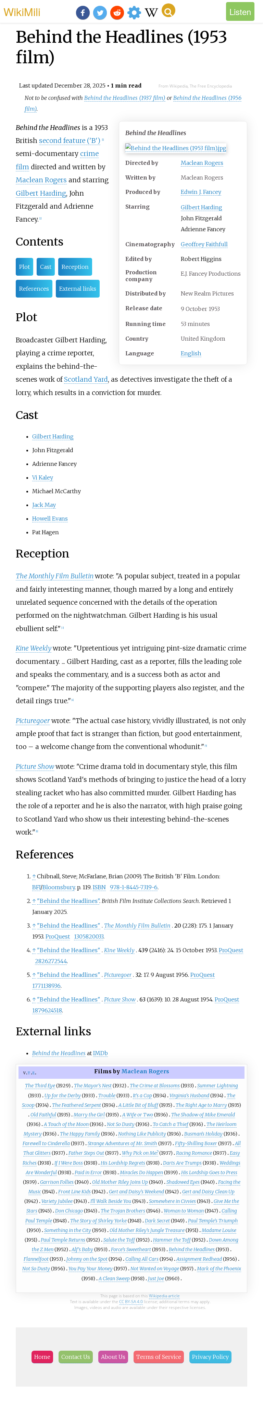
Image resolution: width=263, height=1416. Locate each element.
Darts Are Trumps (182, 1163)
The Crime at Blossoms (155, 1086)
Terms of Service (158, 1356)
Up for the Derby (63, 1095)
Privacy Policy (210, 1356)
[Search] (168, 10)
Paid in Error (88, 1172)
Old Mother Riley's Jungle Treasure (147, 1230)
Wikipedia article (164, 1296)
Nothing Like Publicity (142, 1134)
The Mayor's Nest (93, 1086)
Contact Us (75, 1356)
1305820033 (88, 936)
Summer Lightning (217, 1086)
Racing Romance (194, 1153)
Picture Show (35, 766)
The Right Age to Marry (201, 1105)
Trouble (106, 1095)
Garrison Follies (57, 1182)
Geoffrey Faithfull (204, 244)
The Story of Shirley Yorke (98, 1221)
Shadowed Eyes (183, 1182)
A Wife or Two (137, 1115)
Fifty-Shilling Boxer (196, 1143)
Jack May (44, 504)
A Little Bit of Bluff (138, 1105)
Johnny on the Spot (87, 1259)
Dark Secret (157, 1221)
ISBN (99, 887)
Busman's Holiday (203, 1134)
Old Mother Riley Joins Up (120, 1182)
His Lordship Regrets (123, 1163)
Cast (45, 266)
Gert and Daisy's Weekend (136, 1192)
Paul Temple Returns (63, 1240)
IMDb (100, 1053)
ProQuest (58, 936)
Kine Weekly (33, 648)
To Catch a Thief (170, 1124)
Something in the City (67, 1230)
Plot (24, 266)
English (191, 353)
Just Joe (156, 1278)
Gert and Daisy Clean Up (208, 1192)
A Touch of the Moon (66, 1124)
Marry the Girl (89, 1115)
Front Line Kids (74, 1192)
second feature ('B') (69, 140)
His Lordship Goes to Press (209, 1172)
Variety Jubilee (57, 1201)
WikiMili (21, 11)
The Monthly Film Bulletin (54, 576)
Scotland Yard (86, 379)
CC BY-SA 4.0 (131, 1301)
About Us (113, 1356)
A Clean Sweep (114, 1278)
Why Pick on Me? (140, 1153)
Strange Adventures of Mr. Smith (122, 1143)
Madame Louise (219, 1230)
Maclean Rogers (202, 162)
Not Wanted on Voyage (154, 1269)
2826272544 (51, 961)
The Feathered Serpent (76, 1105)
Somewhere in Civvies (172, 1201)
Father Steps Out (86, 1153)
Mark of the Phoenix (219, 1269)
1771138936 (46, 985)
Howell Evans (50, 518)
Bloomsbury (58, 887)
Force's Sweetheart (131, 1249)
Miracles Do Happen (141, 1172)
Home (42, 1356)
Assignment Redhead (199, 1259)
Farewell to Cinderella (46, 1143)
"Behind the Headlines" (68, 900)
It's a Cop (142, 1095)
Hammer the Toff (172, 1240)
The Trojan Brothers (123, 1211)
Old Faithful (43, 1115)
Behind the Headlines (192, 1249)
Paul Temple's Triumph (213, 1221)
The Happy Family (80, 1134)
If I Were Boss (68, 1163)
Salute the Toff (119, 1240)
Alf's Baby (82, 1249)
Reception (75, 266)
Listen (240, 11)
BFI (36, 887)
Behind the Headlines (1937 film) (124, 97)
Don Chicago (69, 1211)
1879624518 (47, 1010)
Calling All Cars (142, 1259)
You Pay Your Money (90, 1269)
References (34, 288)
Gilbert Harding (201, 207)
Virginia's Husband (189, 1095)
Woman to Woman (184, 1211)
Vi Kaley (42, 477)
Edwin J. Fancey (201, 191)
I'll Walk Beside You (110, 1201)
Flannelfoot (36, 1259)
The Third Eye (40, 1086)
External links (77, 288)
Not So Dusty (121, 1124)
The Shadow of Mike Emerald (203, 1115)
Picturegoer (33, 721)
